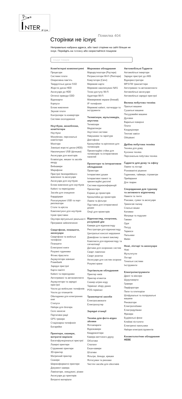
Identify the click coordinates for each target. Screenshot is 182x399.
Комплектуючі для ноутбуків (66, 211)
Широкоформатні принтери (65, 364)
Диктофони (93, 140)
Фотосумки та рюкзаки (99, 360)
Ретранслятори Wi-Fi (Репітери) (104, 76)
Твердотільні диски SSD (64, 84)
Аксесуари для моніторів (64, 155)
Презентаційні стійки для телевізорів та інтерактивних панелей (102, 153)
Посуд (127, 227)
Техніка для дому (133, 148)
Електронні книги (60, 247)
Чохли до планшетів (62, 292)
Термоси (128, 231)
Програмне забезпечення (64, 223)
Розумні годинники (61, 251)
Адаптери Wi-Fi (95, 95)
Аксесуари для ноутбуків (64, 181)
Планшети (56, 243)
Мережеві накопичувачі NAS (102, 88)
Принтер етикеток (96, 278)
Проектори (92, 170)
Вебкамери (56, 166)
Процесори (56, 72)
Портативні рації (59, 315)
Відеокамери (94, 329)
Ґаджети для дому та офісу (141, 162)
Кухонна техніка (132, 152)
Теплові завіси (132, 133)
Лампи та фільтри (96, 201)
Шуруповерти (131, 279)
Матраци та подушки (135, 215)
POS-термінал (95, 290)
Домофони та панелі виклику (103, 237)
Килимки (128, 211)
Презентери (93, 189)
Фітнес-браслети (59, 255)
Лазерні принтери (60, 344)
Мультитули (130, 253)
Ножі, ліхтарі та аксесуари (140, 245)
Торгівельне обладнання (102, 270)
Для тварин (130, 182)
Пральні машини (133, 106)
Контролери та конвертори (65, 115)
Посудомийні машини (135, 114)
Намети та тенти (133, 196)
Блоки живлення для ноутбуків (67, 184)
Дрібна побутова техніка (139, 144)
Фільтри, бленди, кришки (100, 356)
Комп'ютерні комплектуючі (67, 68)
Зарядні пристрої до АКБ (137, 76)
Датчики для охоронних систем (104, 248)
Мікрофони (56, 170)
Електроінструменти (137, 272)
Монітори (55, 143)
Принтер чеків (94, 274)
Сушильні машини (133, 110)
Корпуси (55, 103)
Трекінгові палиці (133, 204)
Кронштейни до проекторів (101, 197)
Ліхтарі (128, 257)
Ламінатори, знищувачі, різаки (67, 371)
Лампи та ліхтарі (133, 166)
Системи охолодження (63, 119)
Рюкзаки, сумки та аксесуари (140, 200)
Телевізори (93, 124)
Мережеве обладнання (101, 68)
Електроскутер (95, 304)
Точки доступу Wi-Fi (98, 92)
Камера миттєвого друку (100, 337)
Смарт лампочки (96, 252)
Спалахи (92, 344)
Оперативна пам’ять (61, 80)
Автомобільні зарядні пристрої (140, 95)
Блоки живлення (59, 107)
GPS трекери (58, 319)
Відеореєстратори (133, 80)
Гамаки (128, 219)
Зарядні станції (96, 311)
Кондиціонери (131, 129)
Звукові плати (58, 111)
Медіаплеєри (94, 128)
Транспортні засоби (99, 296)
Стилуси (55, 303)
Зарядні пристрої (60, 266)
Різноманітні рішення (135, 170)
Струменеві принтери (62, 348)
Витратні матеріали (61, 379)
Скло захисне (58, 311)
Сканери (55, 360)
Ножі (126, 249)
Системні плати (59, 76)
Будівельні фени (133, 317)
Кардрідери (57, 196)
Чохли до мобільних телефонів (67, 288)
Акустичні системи (97, 132)
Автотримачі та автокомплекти (67, 277)
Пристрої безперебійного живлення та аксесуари (64, 175)
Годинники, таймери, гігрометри (141, 174)
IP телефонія (94, 103)
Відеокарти (57, 99)
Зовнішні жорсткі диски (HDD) (66, 147)
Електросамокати (96, 300)
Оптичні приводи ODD (62, 95)
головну (78, 50)
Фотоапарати (94, 325)
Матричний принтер (61, 356)
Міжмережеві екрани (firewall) (103, 99)
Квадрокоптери (95, 333)
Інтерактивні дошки (97, 174)
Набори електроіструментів (138, 329)
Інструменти (130, 265)
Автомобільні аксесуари (137, 92)
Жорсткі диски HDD (61, 88)
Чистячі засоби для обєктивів (103, 364)
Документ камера (60, 367)
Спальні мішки (132, 208)
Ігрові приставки (59, 215)
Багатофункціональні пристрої (67, 340)
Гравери (128, 283)
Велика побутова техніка (139, 102)
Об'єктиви (92, 340)
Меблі (127, 239)
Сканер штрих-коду (97, 282)
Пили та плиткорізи (134, 291)
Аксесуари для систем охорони (104, 259)
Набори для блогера (61, 307)
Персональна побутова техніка (140, 156)
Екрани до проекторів (98, 193)
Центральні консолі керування (103, 233)
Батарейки (56, 326)
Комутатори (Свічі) (97, 80)
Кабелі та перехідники (62, 188)
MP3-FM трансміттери (136, 84)
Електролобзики (132, 306)
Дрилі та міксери (133, 276)
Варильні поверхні (134, 122)
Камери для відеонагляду (101, 225)
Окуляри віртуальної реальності (68, 219)
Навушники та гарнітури (100, 136)
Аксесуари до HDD (61, 92)
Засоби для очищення (62, 192)
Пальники (129, 235)
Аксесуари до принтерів (63, 375)
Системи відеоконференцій (101, 185)
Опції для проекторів (98, 211)
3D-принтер (57, 352)
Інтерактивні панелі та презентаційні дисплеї (99, 180)
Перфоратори (131, 287)
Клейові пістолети (133, 321)
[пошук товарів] (129, 59)
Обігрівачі (129, 137)
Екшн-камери (94, 348)
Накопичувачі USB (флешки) (66, 151)
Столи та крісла (59, 207)
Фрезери (128, 314)
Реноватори (130, 302)
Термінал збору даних (99, 286)
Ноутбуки (56, 133)
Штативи (92, 352)
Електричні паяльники (136, 325)
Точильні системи (133, 261)
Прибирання (130, 178)
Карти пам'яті (58, 270)
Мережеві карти (95, 84)
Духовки (128, 118)
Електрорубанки (132, 310)
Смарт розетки (95, 255)
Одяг (126, 223)
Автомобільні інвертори (136, 72)
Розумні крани (94, 263)
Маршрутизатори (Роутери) (101, 72)
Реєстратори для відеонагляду (104, 229)
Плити (127, 125)
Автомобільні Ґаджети (138, 68)
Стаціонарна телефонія (63, 322)
